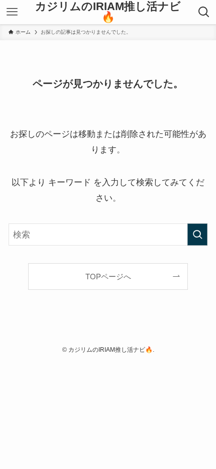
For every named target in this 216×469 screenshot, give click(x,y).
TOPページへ (108, 276)
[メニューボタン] (12, 12)
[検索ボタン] (204, 12)
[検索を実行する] (197, 234)
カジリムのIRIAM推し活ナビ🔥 (108, 12)
